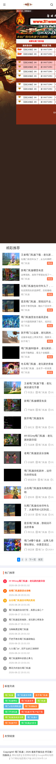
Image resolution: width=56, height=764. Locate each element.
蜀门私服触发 (31, 706)
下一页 (32, 559)
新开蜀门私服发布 (34, 418)
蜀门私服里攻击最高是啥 (34, 317)
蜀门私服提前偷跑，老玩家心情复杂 (26, 619)
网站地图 (16, 755)
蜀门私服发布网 (24, 695)
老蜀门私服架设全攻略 (36, 453)
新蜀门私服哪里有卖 (32, 270)
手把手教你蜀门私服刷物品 (22, 639)
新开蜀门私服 (41, 695)
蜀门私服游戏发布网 (14, 717)
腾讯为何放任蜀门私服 (20, 668)
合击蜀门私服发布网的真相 (22, 600)
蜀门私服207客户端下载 (32, 712)
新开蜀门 (25, 341)
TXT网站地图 (17, 758)
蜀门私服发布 (27, 701)
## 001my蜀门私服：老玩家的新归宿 (27, 581)
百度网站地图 (29, 755)
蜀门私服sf (32, 717)
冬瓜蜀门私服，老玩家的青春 (37, 364)
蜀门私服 (25, 263)
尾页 (40, 559)
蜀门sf (41, 549)
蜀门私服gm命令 (28, 723)
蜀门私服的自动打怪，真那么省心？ (26, 610)
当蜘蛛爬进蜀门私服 (18, 629)
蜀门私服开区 (11, 723)
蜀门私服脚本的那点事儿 (21, 658)
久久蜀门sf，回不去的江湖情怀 (24, 648)
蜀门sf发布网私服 (13, 706)
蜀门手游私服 (11, 712)
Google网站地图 (45, 755)
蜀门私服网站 (11, 701)
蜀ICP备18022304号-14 (35, 758)
